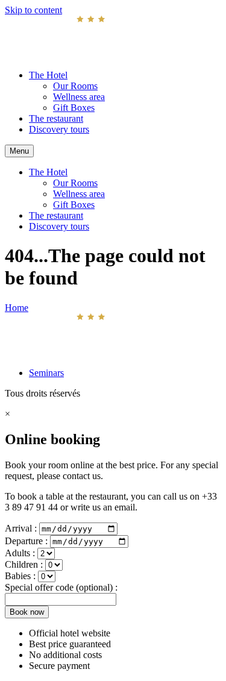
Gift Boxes (74, 107)
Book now (27, 612)
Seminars (46, 373)
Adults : (21, 553)
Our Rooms (75, 86)
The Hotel (48, 75)
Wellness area (79, 97)
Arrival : (22, 528)
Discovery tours (59, 129)
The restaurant (56, 118)
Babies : (21, 576)
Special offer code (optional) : (61, 587)
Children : (25, 564)
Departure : (27, 541)
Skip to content (33, 10)
